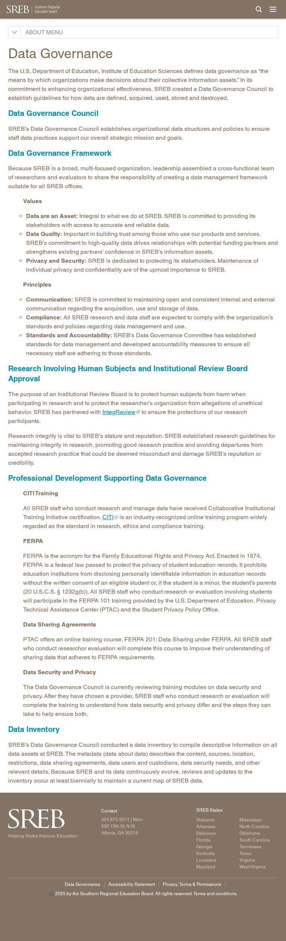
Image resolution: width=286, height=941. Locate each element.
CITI (108, 517)
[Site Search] (259, 9)
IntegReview (119, 412)
